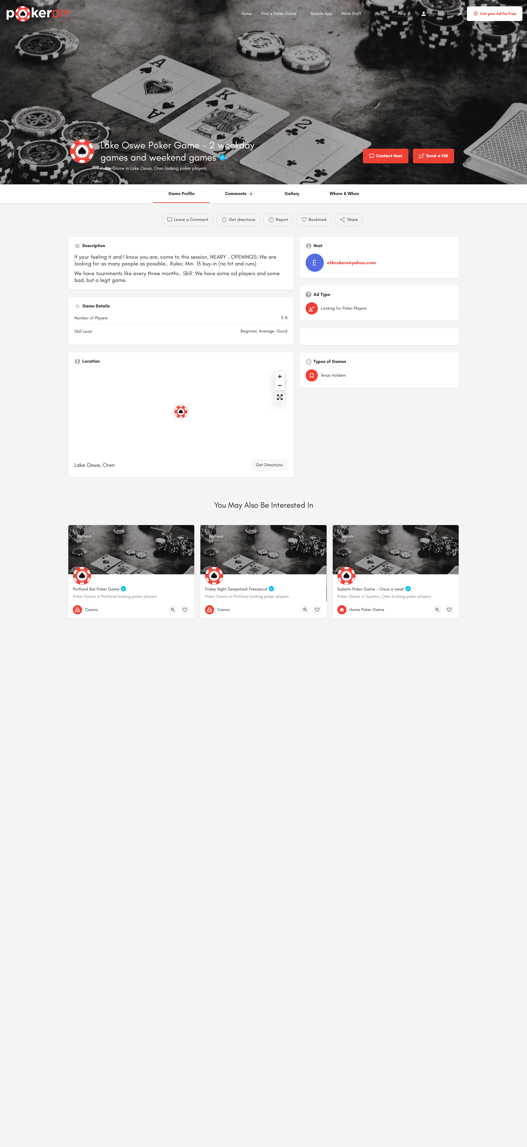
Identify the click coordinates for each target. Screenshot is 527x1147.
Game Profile (181, 193)
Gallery (292, 193)
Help (402, 13)
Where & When (344, 193)
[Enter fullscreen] (279, 397)
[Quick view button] (173, 610)
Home (246, 13)
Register (454, 13)
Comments (238, 193)
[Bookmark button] (185, 610)
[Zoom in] (279, 376)
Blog (379, 13)
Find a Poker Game (278, 13)
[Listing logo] (82, 151)
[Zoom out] (279, 385)
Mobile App (321, 13)
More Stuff (351, 13)
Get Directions (269, 464)
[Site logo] (39, 12)
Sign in (435, 13)
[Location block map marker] (180, 411)
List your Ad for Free (498, 13)
